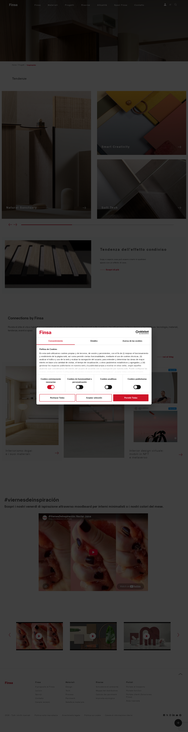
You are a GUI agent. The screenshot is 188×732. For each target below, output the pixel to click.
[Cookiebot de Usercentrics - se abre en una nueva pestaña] (137, 332)
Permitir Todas (130, 398)
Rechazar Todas (57, 398)
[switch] (79, 387)
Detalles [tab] (94, 341)
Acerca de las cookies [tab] (132, 341)
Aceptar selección (94, 398)
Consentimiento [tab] (55, 341)
